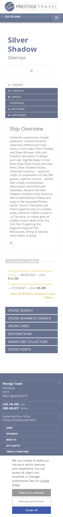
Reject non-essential (31, 492)
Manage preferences (31, 501)
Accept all (31, 510)
